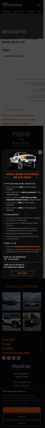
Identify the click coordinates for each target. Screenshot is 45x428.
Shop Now (22, 273)
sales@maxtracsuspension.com (27, 247)
